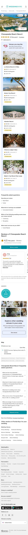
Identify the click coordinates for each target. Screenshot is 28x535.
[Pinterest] (9, 515)
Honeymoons (22, 486)
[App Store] (6, 509)
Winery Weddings (5, 429)
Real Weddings (13, 486)
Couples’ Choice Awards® (18, 464)
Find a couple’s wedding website (9, 492)
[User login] (26, 7)
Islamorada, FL (7, 40)
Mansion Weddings (5, 432)
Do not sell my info (21, 455)
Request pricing (14, 412)
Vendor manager (10, 474)
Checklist (15, 472)
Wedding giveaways (6, 484)
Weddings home (5, 449)
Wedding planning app (6, 482)
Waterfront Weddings (6, 440)
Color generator (5, 486)
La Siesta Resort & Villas (11, 67)
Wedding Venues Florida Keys (8, 358)
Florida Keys (4, 10)
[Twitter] (5, 515)
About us (12, 449)
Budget (3, 474)
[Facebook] (2, 515)
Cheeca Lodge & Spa (10, 150)
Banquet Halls (4, 437)
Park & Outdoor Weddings (7, 435)
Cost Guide (4, 476)
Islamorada (11, 10)
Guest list (21, 472)
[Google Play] (17, 509)
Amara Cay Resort (9, 93)
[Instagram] (12, 515)
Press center (9, 453)
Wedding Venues (5, 427)
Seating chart (19, 474)
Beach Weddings (14, 437)
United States (8, 522)
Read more (5, 267)
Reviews (9, 464)
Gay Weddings (4, 466)
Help (9, 476)
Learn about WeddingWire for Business (10, 498)
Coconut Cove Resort (18, 418)
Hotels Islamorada (20, 360)
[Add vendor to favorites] (25, 15)
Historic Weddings (19, 435)
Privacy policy (12, 455)
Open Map (22, 347)
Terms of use (4, 455)
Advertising (16, 453)
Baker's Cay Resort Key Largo (13, 176)
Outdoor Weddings (17, 440)
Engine (25, 474)
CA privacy (3, 458)
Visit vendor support (6, 500)
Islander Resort (8, 121)
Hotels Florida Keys (20, 358)
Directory (3, 464)
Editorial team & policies (7, 451)
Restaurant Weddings (16, 429)
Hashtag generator (17, 482)
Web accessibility (12, 458)
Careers (3, 453)
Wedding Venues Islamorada (8, 360)
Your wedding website (6, 472)
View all (22, 28)
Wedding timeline (16, 484)
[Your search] (2, 15)
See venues (14, 332)
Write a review (14, 247)
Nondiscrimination (18, 451)
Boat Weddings (15, 432)
